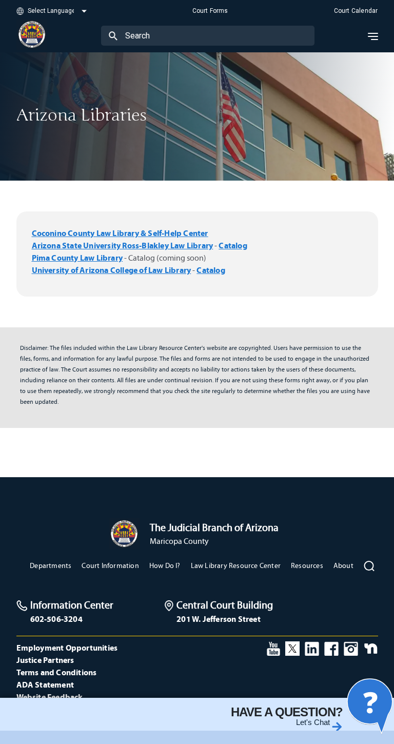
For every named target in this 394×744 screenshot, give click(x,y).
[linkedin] (312, 647)
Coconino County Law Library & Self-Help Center (120, 233)
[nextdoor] (370, 647)
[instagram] (351, 647)
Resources (307, 565)
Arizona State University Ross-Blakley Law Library (122, 245)
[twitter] (292, 647)
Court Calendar (356, 10)
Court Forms (210, 10)
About (343, 565)
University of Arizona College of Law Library (111, 270)
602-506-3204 (56, 619)
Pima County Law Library (77, 257)
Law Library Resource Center (236, 565)
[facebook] (331, 647)
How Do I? (165, 565)
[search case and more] (113, 35)
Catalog (233, 245)
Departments (50, 565)
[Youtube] (273, 647)
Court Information (110, 565)
